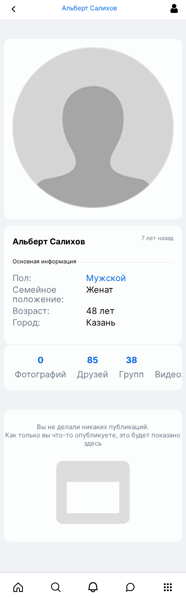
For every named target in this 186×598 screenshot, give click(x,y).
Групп (131, 368)
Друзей (92, 368)
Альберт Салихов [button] (90, 8)
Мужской (106, 278)
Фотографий (40, 368)
